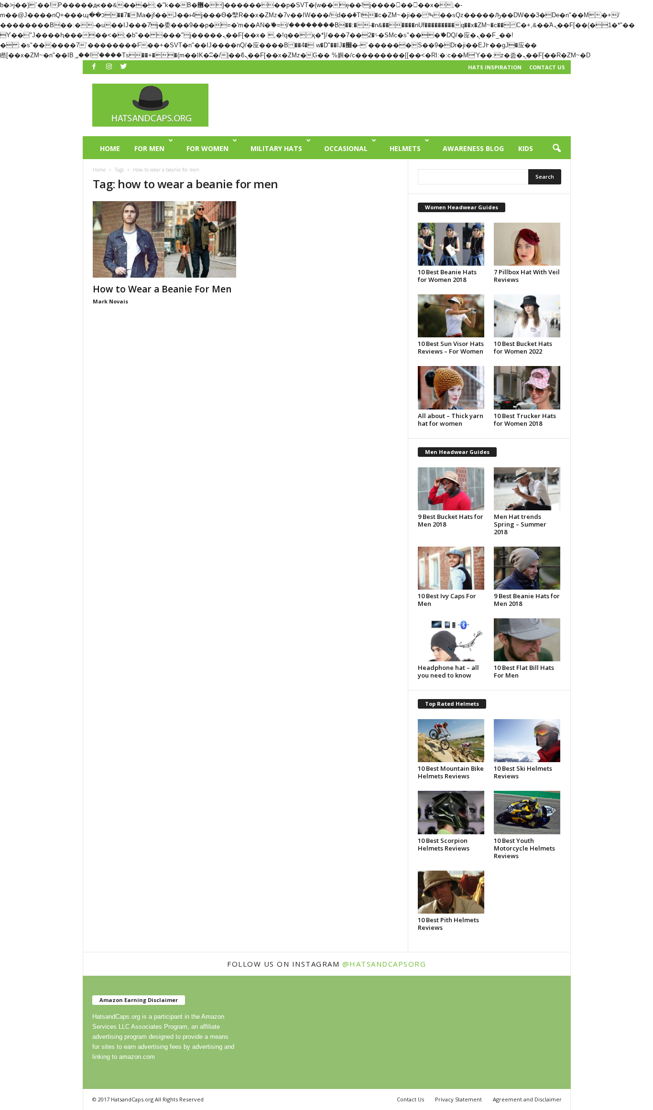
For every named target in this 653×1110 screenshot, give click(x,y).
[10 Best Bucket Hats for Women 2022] (527, 315)
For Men (149, 148)
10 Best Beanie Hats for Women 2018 (447, 276)
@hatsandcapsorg (384, 964)
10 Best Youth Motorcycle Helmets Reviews (524, 848)
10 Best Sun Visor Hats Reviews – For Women (451, 347)
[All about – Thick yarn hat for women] (451, 387)
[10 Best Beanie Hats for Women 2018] (451, 244)
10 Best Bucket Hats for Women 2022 (523, 347)
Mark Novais (110, 301)
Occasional (346, 148)
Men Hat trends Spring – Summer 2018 (520, 524)
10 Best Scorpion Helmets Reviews (443, 844)
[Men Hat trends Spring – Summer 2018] (527, 488)
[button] (556, 148)
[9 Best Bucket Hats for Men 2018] (451, 488)
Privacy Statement (458, 1099)
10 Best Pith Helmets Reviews (448, 924)
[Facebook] (94, 66)
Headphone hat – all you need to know (448, 671)
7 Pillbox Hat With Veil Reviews (527, 276)
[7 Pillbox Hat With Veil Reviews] (527, 244)
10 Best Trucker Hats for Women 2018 (525, 419)
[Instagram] (109, 66)
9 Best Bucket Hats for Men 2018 (450, 520)
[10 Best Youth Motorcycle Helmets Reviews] (527, 812)
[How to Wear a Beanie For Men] (164, 239)
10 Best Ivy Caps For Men (447, 600)
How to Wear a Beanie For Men (162, 289)
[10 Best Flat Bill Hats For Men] (527, 639)
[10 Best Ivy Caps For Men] (451, 568)
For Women (207, 148)
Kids (525, 148)
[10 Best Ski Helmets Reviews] (527, 740)
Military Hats (276, 148)
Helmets (405, 148)
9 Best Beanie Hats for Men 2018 (527, 600)
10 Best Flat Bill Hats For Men (524, 671)
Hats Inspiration (495, 67)
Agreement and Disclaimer (527, 1099)
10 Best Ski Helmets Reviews (523, 772)
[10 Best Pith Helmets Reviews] (451, 892)
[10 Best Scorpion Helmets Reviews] (451, 812)
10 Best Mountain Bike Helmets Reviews (451, 772)
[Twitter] (124, 66)
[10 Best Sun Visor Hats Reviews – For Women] (451, 315)
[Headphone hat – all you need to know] (451, 639)
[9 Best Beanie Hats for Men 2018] (527, 568)
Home (110, 148)
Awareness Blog (473, 148)
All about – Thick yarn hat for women (450, 419)
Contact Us (547, 67)
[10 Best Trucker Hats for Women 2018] (527, 387)
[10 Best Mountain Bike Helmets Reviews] (451, 740)
